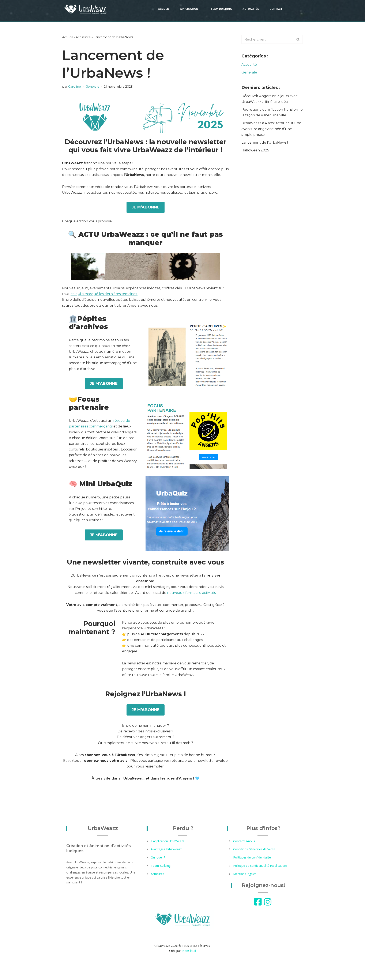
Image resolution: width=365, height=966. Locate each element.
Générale (92, 86)
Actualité (249, 65)
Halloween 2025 (255, 150)
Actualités (83, 37)
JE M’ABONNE (145, 207)
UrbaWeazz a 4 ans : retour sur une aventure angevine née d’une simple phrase (271, 128)
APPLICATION (189, 8)
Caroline (74, 86)
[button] (190, 8)
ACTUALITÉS (250, 8)
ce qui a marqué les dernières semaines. (104, 294)
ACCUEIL (163, 8)
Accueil (67, 37)
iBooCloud (188, 951)
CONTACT (276, 8)
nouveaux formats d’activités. (191, 593)
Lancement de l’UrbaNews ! (264, 142)
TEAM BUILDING (221, 8)
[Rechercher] (298, 39)
